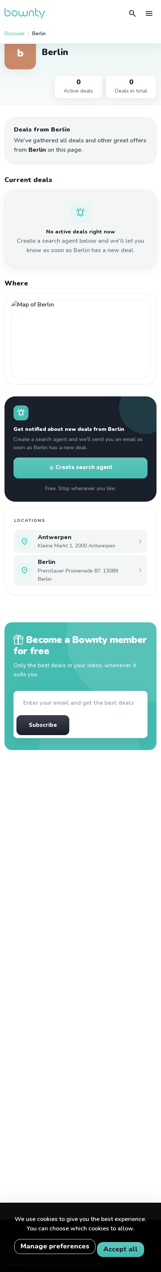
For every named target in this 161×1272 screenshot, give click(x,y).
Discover (14, 33)
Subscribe (43, 725)
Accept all (120, 1249)
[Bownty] (24, 13)
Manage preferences (55, 1246)
